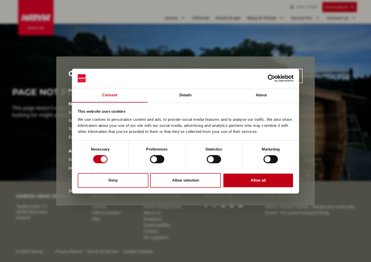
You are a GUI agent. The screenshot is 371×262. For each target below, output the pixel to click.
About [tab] (261, 95)
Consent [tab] (109, 95)
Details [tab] (185, 95)
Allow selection (185, 180)
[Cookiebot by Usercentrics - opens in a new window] (271, 78)
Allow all (258, 180)
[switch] (157, 159)
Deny (113, 180)
